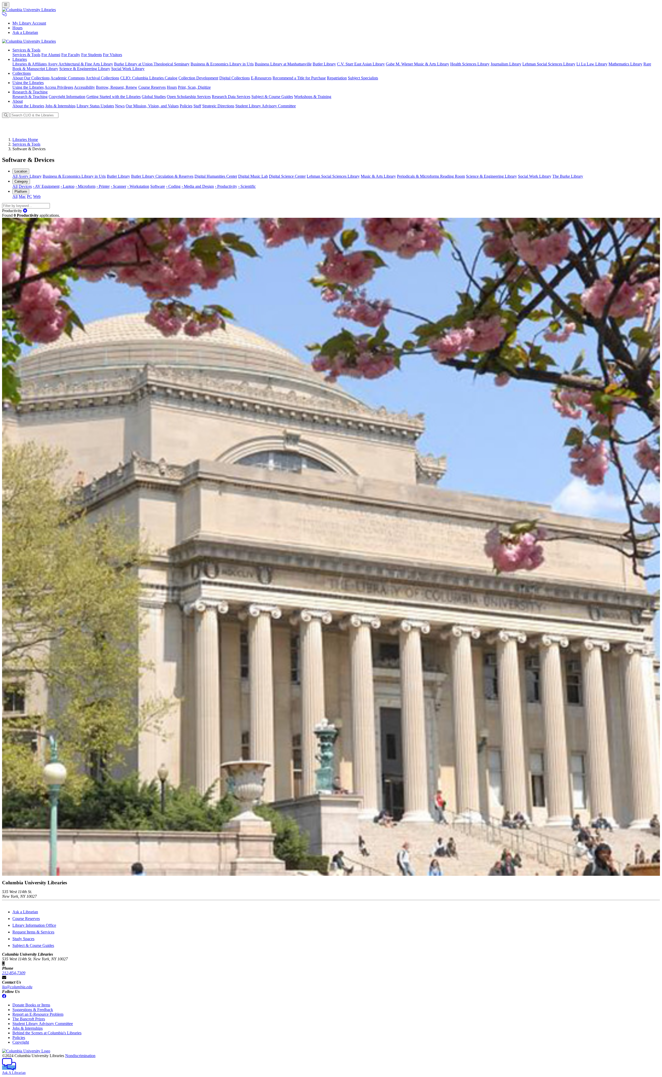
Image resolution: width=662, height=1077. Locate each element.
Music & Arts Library (378, 176)
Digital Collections (234, 78)
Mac (22, 196)
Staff (197, 106)
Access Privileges (58, 87)
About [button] (17, 101)
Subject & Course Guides (272, 96)
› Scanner (118, 186)
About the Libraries (28, 106)
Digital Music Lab (253, 176)
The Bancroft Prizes (28, 1019)
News (120, 106)
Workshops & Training (312, 96)
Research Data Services (231, 96)
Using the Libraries (28, 87)
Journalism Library (506, 64)
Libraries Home (25, 139)
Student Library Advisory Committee (265, 106)
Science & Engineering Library (84, 68)
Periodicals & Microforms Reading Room (431, 176)
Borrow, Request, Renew (116, 87)
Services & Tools (26, 55)
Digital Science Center (287, 176)
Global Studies (154, 96)
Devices (25, 186)
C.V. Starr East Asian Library (361, 64)
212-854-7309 (13, 973)
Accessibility (84, 87)
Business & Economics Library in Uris (222, 64)
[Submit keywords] (6, 115)
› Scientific (247, 186)
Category (21, 181)
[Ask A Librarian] (4, 14)
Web (37, 196)
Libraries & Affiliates (29, 64)
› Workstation (138, 186)
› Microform (85, 186)
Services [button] (26, 50)
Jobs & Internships (60, 106)
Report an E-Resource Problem (37, 1014)
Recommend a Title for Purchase (299, 78)
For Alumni (50, 55)
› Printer (103, 186)
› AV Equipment (46, 186)
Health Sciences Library (470, 64)
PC (29, 196)
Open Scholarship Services (189, 96)
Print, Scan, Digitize (194, 87)
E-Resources (261, 78)
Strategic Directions (218, 106)
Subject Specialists (363, 78)
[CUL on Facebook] (4, 996)
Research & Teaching (30, 96)
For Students (91, 55)
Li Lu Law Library (591, 64)
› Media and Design (198, 186)
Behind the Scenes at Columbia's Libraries (46, 1033)
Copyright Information (67, 96)
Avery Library (30, 176)
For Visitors (112, 55)
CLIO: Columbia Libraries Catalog (148, 78)
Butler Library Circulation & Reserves (162, 176)
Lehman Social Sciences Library (548, 64)
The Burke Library (567, 176)
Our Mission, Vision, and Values (152, 106)
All (15, 176)
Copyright (20, 1042)
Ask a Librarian (25, 32)
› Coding (173, 186)
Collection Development (198, 78)
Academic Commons (67, 78)
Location (20, 171)
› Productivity (226, 186)
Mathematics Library (625, 64)
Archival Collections (102, 78)
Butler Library (324, 64)
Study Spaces (23, 939)
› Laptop (67, 186)
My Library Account (29, 23)
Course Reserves (152, 87)
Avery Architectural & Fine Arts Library (80, 64)
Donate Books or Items (31, 1005)
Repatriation (337, 78)
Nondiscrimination (80, 1055)
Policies (186, 106)
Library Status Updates (95, 106)
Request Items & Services (33, 932)
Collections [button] (21, 73)
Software (157, 186)
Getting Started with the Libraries (113, 96)
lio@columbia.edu (17, 987)
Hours (17, 28)
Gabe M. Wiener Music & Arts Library (417, 64)
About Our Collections (31, 78)
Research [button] (30, 92)
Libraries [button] (19, 59)
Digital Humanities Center (215, 176)
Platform (20, 191)
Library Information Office (34, 925)
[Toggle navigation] (5, 5)
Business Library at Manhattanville (283, 64)
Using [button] (28, 82)
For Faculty (70, 55)
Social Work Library (128, 68)
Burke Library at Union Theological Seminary (152, 64)
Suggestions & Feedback (32, 1009)
